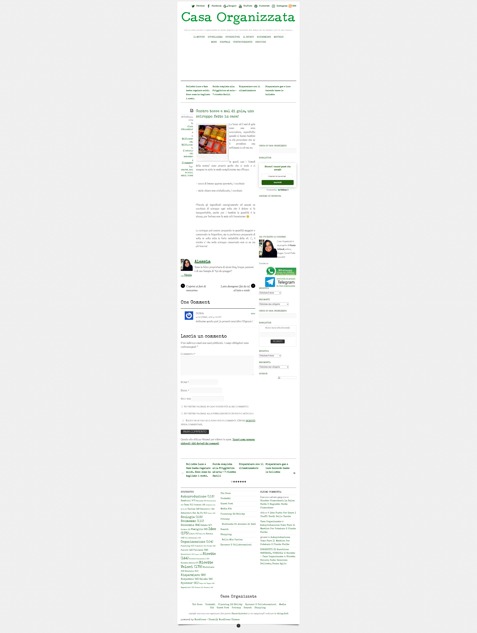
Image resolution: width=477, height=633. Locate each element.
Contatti (225, 498)
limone (184, 169)
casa (188, 505)
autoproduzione (197, 496)
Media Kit (226, 509)
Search (224, 529)
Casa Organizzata (187, 129)
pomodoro (200, 546)
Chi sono (225, 493)
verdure (208, 587)
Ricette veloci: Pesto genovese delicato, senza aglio (277, 560)
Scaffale (225, 42)
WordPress (200, 620)
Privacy (225, 519)
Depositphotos (239, 614)
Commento (188, 354)
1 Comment (187, 161)
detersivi (207, 509)
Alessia (203, 262)
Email (185, 390)
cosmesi (199, 505)
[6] (243, 481)
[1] (232, 481)
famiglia (199, 529)
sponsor (190, 583)
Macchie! (279, 37)
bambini (188, 501)
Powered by (272, 190)
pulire (187, 550)
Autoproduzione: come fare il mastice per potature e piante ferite (278, 529)
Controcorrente (242, 42)
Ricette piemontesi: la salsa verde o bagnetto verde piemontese (277, 504)
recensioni (187, 554)
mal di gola (189, 171)
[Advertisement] (238, 63)
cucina (193, 509)
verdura (199, 587)
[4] (238, 481)
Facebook (216, 6)
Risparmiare (264, 37)
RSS (294, 6)
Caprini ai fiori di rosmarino (194, 289)
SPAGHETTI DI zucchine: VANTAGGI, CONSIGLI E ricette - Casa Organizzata (277, 553)
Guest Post (226, 504)
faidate (186, 529)
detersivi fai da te (194, 513)
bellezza (201, 501)
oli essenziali (193, 538)
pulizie (200, 550)
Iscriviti (278, 182)
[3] (236, 481)
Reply (253, 314)
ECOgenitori (232, 37)
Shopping (260, 42)
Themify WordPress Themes (224, 620)
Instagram (281, 6)
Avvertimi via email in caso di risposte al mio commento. (216, 406)
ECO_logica (187, 146)
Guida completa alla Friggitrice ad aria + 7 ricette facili (224, 91)
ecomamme (192, 521)
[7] (245, 481)
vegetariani (187, 587)
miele (183, 175)
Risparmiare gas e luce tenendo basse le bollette (278, 91)
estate (206, 525)
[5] (240, 481)
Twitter (200, 6)
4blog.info (282, 614)
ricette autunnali (199, 559)
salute (206, 579)
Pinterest (264, 6)
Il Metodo (199, 37)
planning (187, 546)
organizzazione (197, 542)
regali (198, 554)
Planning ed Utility (232, 514)
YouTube (247, 6)
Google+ (232, 6)
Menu (214, 42)
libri (194, 534)
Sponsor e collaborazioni (236, 545)
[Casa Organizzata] (238, 24)
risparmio (190, 579)
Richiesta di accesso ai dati (239, 524)
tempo (202, 583)
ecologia (192, 517)
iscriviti (250, 420)
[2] (234, 481)
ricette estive (190, 563)
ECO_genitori (187, 140)
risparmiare (193, 575)
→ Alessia (186, 275)
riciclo (192, 571)
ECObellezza (215, 37)
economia (190, 525)
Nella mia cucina (232, 540)
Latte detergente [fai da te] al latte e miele (237, 289)
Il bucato (248, 37)
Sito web (186, 399)
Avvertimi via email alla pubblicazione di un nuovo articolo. (219, 413)
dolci (211, 513)
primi (211, 546)
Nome (185, 382)
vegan (211, 583)
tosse (190, 175)
